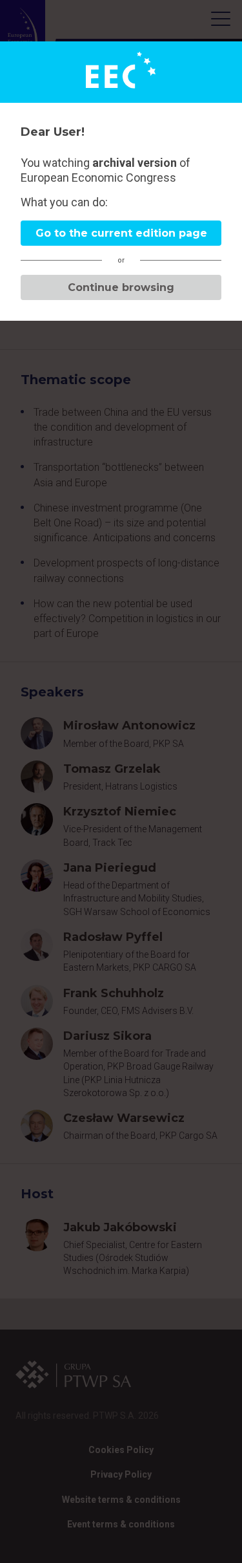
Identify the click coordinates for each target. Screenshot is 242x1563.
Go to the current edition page (121, 233)
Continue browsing (121, 287)
